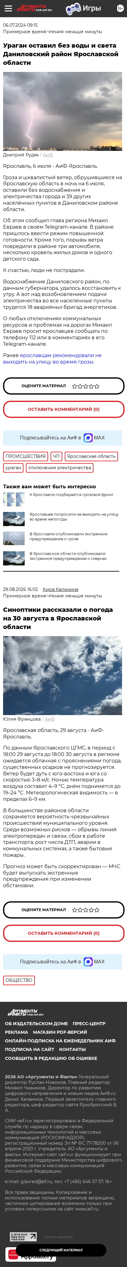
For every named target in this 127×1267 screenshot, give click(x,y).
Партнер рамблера (58, 1237)
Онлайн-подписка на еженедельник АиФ (60, 1041)
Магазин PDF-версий (60, 1032)
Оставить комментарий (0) (64, 409)
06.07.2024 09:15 (20, 25)
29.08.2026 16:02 (20, 589)
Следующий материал (61, 1250)
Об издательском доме (36, 1023)
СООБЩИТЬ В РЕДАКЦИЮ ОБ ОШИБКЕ (51, 1058)
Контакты (72, 1049)
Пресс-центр (89, 1023)
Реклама (16, 1032)
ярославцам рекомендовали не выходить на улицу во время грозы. (52, 358)
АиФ (48, 155)
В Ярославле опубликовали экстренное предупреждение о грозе (68, 536)
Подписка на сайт (29, 1049)
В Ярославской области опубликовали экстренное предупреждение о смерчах (68, 556)
